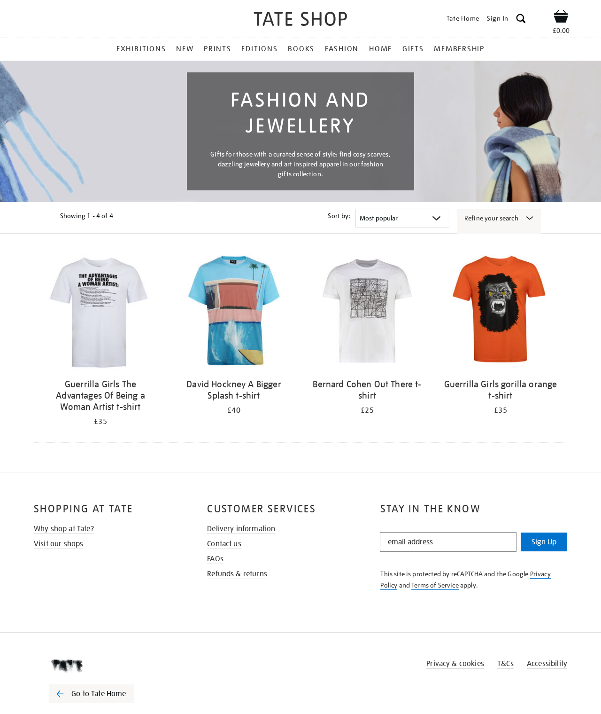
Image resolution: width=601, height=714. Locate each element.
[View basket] (561, 18)
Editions (259, 49)
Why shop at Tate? (64, 529)
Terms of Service (435, 585)
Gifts (413, 49)
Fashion (342, 49)
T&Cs (505, 663)
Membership (459, 49)
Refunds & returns (237, 574)
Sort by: (339, 216)
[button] (521, 20)
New (184, 49)
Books (301, 49)
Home (380, 49)
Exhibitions (141, 49)
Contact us (224, 544)
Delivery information (241, 529)
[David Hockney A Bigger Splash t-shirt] (233, 312)
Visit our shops (58, 544)
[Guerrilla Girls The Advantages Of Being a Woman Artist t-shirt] (100, 312)
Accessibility (547, 663)
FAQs (215, 559)
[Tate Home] (108, 665)
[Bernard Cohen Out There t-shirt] (367, 312)
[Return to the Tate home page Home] (300, 20)
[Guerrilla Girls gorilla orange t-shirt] (500, 312)
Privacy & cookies (455, 663)
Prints (217, 49)
